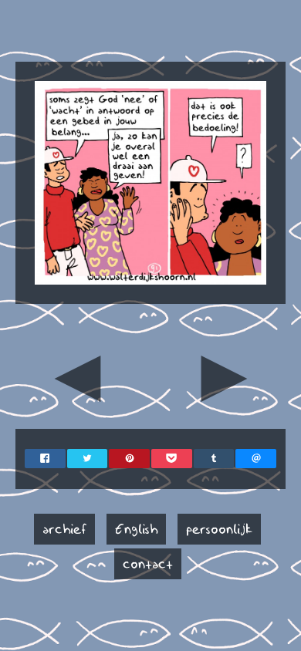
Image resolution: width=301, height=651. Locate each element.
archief (64, 529)
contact (148, 564)
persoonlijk (219, 529)
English (136, 529)
